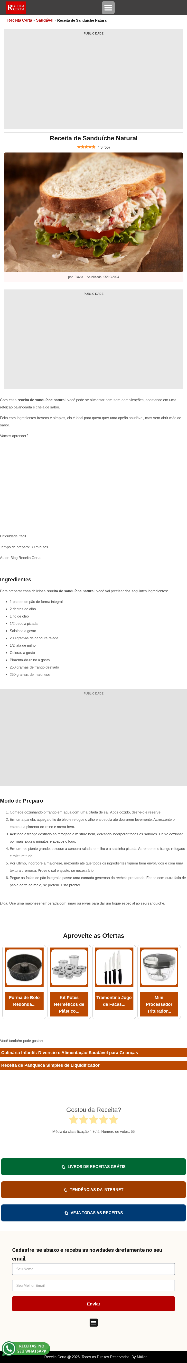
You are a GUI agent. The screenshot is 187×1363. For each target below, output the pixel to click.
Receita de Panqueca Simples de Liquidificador (50, 1065)
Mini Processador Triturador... (159, 1004)
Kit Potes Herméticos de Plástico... (69, 1004)
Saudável (44, 20)
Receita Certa (19, 20)
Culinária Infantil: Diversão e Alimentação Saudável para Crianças (69, 1052)
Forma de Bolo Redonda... (24, 1001)
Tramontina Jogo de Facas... (114, 1001)
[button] (108, 7)
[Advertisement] (93, 80)
